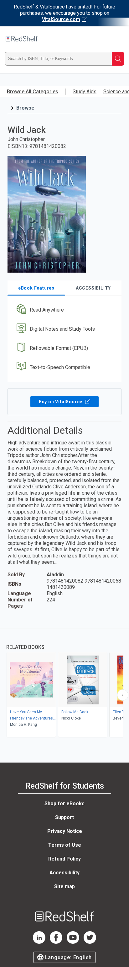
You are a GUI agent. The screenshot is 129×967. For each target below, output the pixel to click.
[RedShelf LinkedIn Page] (39, 942)
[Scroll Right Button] (122, 695)
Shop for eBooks (64, 804)
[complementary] (64, 683)
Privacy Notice (64, 831)
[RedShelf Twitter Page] (90, 942)
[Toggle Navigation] (118, 38)
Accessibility (64, 873)
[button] (63, 310)
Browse (25, 108)
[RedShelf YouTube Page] (73, 942)
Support (64, 817)
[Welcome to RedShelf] (22, 38)
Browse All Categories (32, 92)
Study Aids (84, 92)
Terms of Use (64, 845)
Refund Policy (64, 859)
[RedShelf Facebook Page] (56, 942)
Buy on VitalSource (61, 401)
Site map (64, 886)
